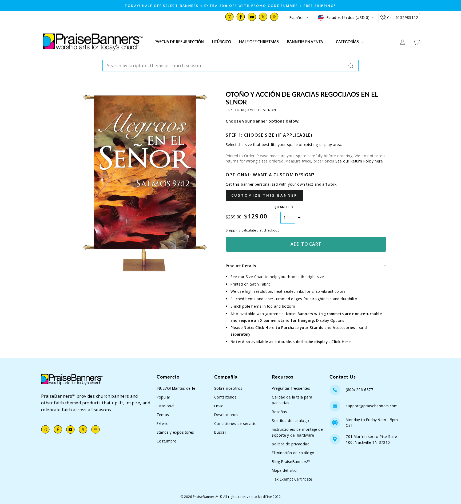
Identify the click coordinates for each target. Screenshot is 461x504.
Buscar (220, 432)
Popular (163, 397)
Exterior (163, 423)
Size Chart (255, 276)
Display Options (330, 320)
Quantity (283, 206)
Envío (219, 405)
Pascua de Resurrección (179, 41)
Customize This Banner (264, 195)
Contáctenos (225, 397)
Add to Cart (306, 244)
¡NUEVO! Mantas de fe (176, 388)
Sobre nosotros (228, 388)
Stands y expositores (175, 432)
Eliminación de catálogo (293, 452)
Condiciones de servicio (235, 423)
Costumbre (167, 441)
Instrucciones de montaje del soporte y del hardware (298, 432)
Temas (163, 414)
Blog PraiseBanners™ (291, 461)
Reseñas (279, 411)
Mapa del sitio (284, 470)
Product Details (241, 265)
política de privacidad (290, 443)
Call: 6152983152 (402, 17)
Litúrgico (221, 41)
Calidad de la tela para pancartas (292, 400)
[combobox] (230, 66)
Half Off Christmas (259, 41)
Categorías (348, 41)
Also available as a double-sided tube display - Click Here (296, 341)
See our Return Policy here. (359, 161)
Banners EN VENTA (305, 41)
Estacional (165, 405)
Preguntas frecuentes (291, 388)
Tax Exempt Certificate (292, 479)
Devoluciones (226, 414)
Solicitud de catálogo (290, 420)
